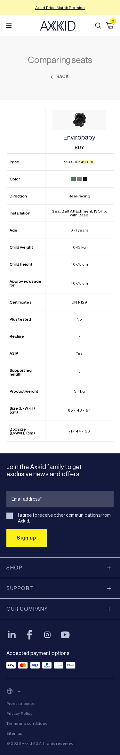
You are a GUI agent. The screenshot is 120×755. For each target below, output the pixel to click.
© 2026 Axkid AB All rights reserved (40, 743)
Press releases (21, 703)
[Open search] (98, 26)
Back (62, 76)
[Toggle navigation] (9, 25)
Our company (27, 609)
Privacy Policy (19, 713)
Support (20, 588)
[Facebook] (29, 635)
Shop (14, 568)
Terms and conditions (26, 723)
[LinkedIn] (11, 635)
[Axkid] (58, 26)
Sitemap (14, 733)
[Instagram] (47, 635)
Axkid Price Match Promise (60, 7)
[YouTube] (65, 635)
